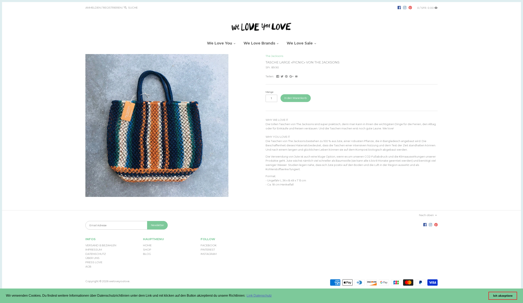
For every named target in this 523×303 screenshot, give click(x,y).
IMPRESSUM (93, 249)
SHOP (147, 249)
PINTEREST (208, 249)
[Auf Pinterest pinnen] (286, 76)
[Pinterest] (410, 7)
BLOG (147, 253)
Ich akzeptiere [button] (503, 295)
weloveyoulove (119, 281)
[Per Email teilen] (296, 76)
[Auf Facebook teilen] (277, 76)
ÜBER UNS (92, 258)
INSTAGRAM (209, 253)
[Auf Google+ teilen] (291, 76)
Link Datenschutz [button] (259, 295)
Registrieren (112, 7)
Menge (269, 92)
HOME (147, 245)
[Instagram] (404, 7)
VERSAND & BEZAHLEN (100, 245)
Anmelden (93, 7)
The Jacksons (274, 56)
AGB (88, 266)
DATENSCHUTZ (95, 253)
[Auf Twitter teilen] (282, 76)
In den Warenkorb (295, 98)
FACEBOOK (209, 245)
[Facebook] (399, 7)
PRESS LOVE (93, 262)
